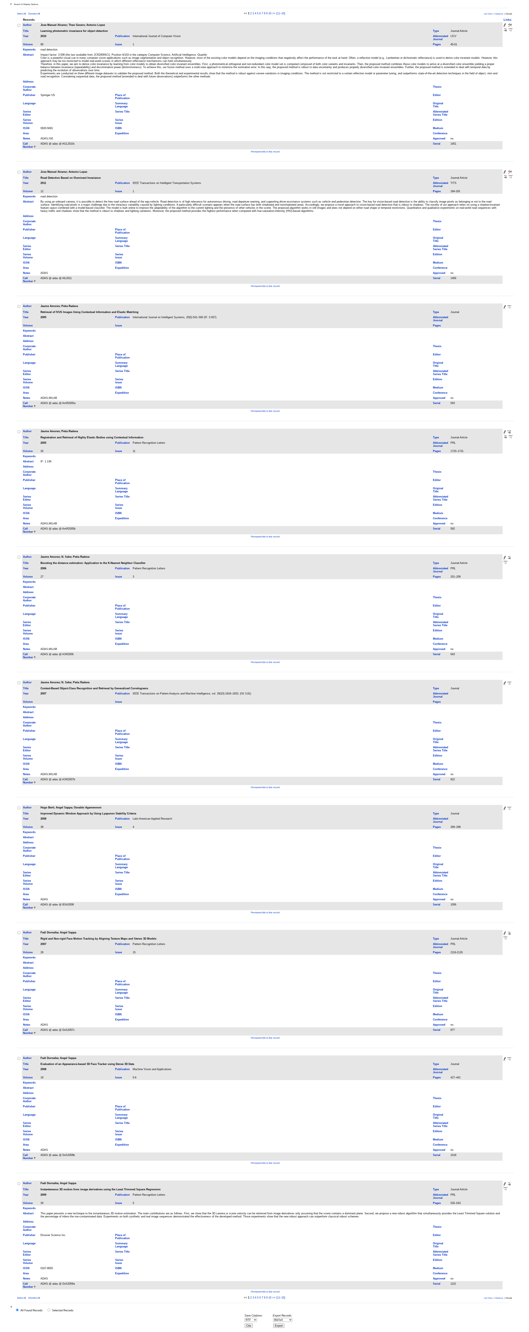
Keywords (29, 49)
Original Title (438, 105)
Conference (440, 133)
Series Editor (27, 113)
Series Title (122, 111)
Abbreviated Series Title (440, 113)
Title (26, 30)
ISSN (26, 128)
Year (26, 36)
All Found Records (31, 1310)
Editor (437, 95)
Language (29, 103)
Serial (436, 143)
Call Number (28, 145)
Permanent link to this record (265, 151)
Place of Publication (122, 97)
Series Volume (28, 121)
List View (488, 14)
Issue (118, 44)
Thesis (437, 86)
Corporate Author (29, 88)
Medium (438, 128)
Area (26, 133)
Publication (122, 36)
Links (507, 19)
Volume (28, 44)
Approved (439, 138)
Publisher (29, 95)
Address (28, 81)
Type (436, 30)
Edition (437, 119)
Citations (499, 14)
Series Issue (119, 121)
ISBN (118, 128)
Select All (21, 13)
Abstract (28, 54)
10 (269, 13)
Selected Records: (63, 1310)
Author (27, 24)
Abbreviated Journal (440, 38)
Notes (26, 138)
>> (273, 13)
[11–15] (280, 13)
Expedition (122, 133)
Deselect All (34, 13)
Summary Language (121, 105)
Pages (437, 44)
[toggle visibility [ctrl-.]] (11, 1307)
